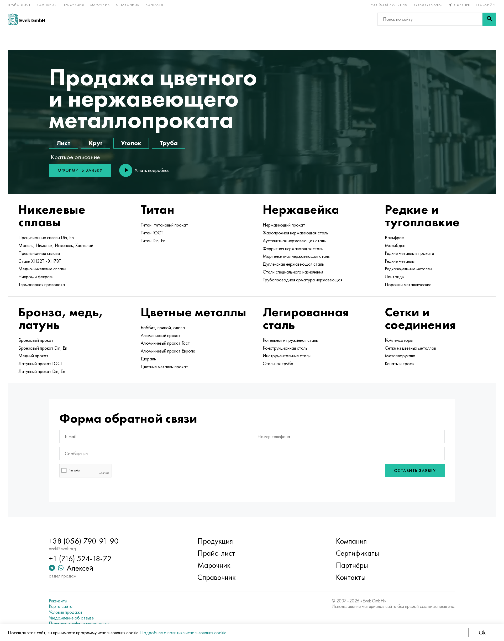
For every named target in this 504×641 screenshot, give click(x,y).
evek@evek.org (428, 5)
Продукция (73, 5)
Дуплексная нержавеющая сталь (293, 264)
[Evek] (26, 19)
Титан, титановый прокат (164, 225)
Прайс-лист (19, 5)
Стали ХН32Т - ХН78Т (39, 261)
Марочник (100, 5)
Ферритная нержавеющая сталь (293, 248)
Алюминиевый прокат (161, 335)
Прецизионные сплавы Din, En (46, 237)
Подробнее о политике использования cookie (183, 632)
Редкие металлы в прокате (409, 253)
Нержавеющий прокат (284, 225)
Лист (63, 143)
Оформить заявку (80, 170)
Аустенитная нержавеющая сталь (294, 240)
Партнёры (352, 565)
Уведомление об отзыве (71, 618)
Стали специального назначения (293, 272)
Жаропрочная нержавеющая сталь (295, 232)
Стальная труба (278, 363)
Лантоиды (394, 276)
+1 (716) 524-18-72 (80, 558)
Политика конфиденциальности (79, 623)
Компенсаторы (399, 340)
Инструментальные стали (287, 355)
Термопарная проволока (41, 284)
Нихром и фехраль (36, 276)
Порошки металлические (408, 284)
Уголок (131, 143)
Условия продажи (65, 612)
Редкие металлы (399, 261)
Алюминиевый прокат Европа (168, 351)
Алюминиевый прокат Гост (165, 343)
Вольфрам (394, 237)
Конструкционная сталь (285, 348)
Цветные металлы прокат (164, 366)
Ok (482, 632)
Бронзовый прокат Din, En (42, 348)
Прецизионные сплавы (39, 253)
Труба (169, 143)
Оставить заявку (415, 470)
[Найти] (489, 19)
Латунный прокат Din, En (41, 371)
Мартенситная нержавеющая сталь (296, 256)
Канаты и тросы (399, 363)
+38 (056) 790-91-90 (389, 5)
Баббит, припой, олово (163, 327)
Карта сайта (60, 606)
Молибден (395, 245)
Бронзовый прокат (35, 340)
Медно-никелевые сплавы (42, 268)
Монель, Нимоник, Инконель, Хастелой (55, 245)
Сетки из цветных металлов (410, 348)
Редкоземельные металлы (408, 268)
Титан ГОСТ (152, 232)
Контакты (155, 5)
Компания (46, 5)
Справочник (128, 5)
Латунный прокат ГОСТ (40, 363)
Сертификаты (357, 553)
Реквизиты (58, 601)
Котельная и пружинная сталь (290, 340)
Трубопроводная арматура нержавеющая (302, 279)
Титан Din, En (153, 240)
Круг (96, 143)
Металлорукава (400, 355)
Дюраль (148, 358)
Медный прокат (33, 355)
